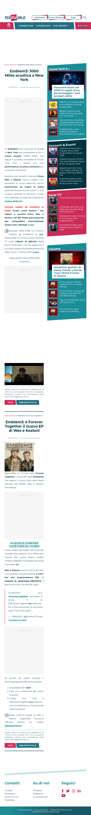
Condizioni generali (24, 810)
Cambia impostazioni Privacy (61, 810)
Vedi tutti (83, 26)
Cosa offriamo (56, 17)
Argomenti (39, 17)
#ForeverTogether (18, 596)
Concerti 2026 (26, 26)
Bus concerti (60, 26)
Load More (24, 757)
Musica (13, 65)
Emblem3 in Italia (27, 402)
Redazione (38, 794)
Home (7, 65)
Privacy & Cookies (41, 810)
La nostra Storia (40, 797)
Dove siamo (10, 794)
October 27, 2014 (17, 620)
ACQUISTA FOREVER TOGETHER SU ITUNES (24, 544)
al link (31, 225)
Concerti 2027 (43, 26)
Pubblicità (9, 800)
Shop (73, 17)
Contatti (8, 790)
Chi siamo (37, 790)
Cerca (84, 17)
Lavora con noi (11, 797)
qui (17, 564)
